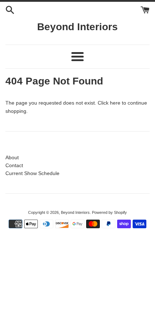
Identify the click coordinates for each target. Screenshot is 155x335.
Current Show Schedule (32, 173)
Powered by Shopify (109, 212)
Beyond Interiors (77, 26)
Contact (14, 165)
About (12, 157)
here (115, 103)
